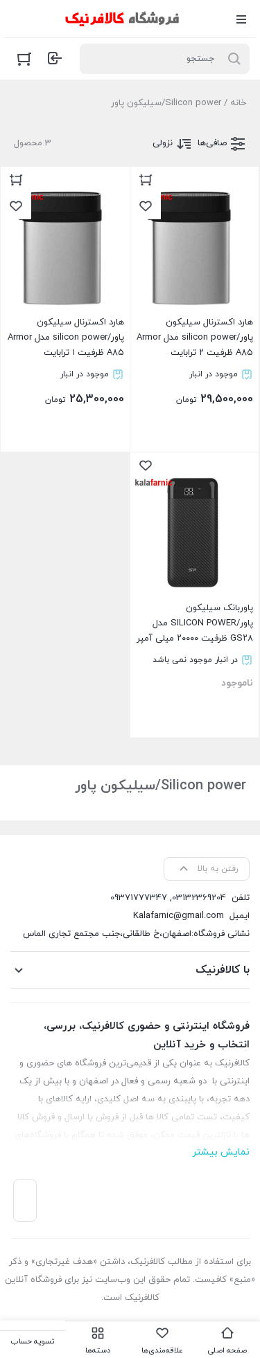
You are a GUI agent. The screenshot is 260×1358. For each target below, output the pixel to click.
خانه (238, 103)
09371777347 (138, 898)
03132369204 (199, 898)
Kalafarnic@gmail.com (178, 916)
